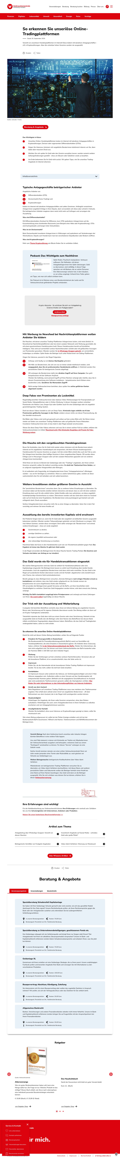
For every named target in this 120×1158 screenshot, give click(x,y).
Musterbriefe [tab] (52, 891)
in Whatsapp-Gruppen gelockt (69, 351)
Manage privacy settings (60, 315)
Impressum (73, 1156)
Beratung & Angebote (34, 127)
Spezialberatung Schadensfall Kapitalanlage (42, 902)
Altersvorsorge (21, 1082)
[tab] (56, 1111)
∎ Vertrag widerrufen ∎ (103, 1156)
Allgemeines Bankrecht (33, 1008)
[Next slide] (111, 1074)
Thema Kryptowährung (39, 243)
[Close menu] (27, 1124)
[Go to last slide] (9, 1074)
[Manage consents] (116, 1154)
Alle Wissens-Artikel (58, 856)
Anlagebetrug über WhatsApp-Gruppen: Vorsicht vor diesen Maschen (34, 834)
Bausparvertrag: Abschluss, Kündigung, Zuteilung (44, 984)
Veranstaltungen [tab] (37, 891)
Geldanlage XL (29, 958)
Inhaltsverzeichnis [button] (30, 176)
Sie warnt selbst (36, 597)
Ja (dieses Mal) (59, 312)
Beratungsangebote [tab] (19, 891)
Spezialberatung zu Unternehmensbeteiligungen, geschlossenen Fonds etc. (56, 930)
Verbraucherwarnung (43, 778)
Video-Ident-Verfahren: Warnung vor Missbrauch (78, 844)
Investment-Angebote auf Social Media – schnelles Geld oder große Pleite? (79, 834)
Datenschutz (61, 1156)
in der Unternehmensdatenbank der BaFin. (58, 646)
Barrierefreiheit (86, 1156)
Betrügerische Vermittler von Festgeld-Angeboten (33, 844)
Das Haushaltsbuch (69, 1079)
